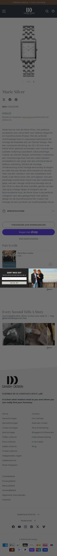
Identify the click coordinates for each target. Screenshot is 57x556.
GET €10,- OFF (14, 282)
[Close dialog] (55, 270)
